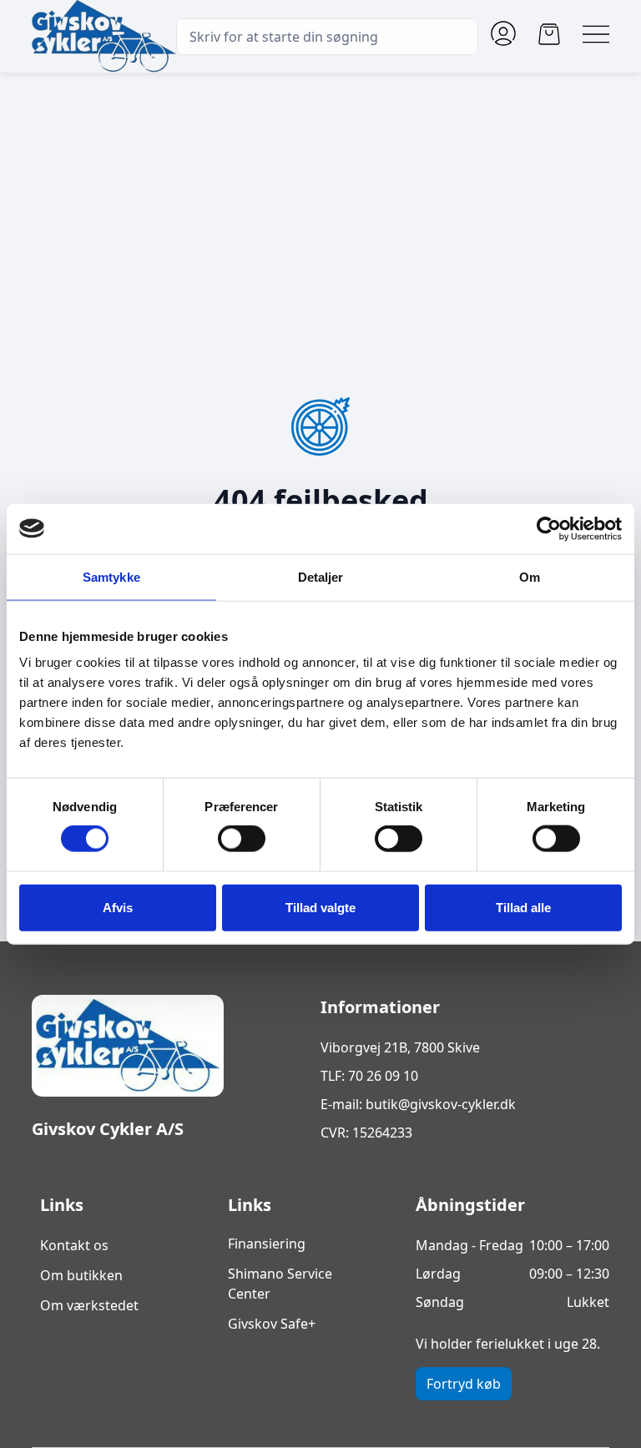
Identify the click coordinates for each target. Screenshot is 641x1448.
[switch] (241, 838)
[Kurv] (549, 34)
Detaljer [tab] (321, 576)
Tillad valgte (320, 907)
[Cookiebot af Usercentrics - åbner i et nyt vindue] (549, 528)
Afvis (118, 907)
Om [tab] (529, 576)
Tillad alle (523, 907)
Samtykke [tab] (111, 576)
